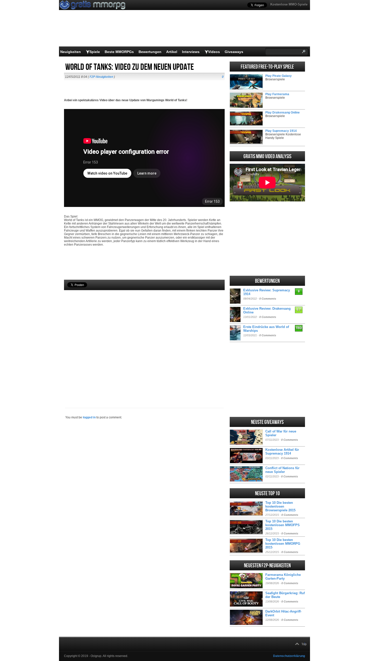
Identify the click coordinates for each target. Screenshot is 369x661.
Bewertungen (150, 52)
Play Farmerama (277, 94)
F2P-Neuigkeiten (101, 77)
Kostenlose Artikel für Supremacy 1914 (282, 451)
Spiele (94, 52)
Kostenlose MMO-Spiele (289, 4)
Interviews (191, 52)
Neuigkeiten (70, 52)
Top (303, 644)
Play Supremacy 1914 (281, 131)
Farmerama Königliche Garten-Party (283, 576)
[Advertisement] (144, 340)
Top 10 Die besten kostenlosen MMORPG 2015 (282, 543)
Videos (214, 52)
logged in (89, 417)
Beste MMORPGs (119, 52)
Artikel (171, 52)
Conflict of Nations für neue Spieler (282, 470)
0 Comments (267, 298)
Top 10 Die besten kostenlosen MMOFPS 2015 (282, 525)
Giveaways (234, 52)
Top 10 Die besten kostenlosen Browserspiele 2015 (280, 506)
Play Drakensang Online (282, 112)
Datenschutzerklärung (289, 656)
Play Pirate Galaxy (278, 76)
